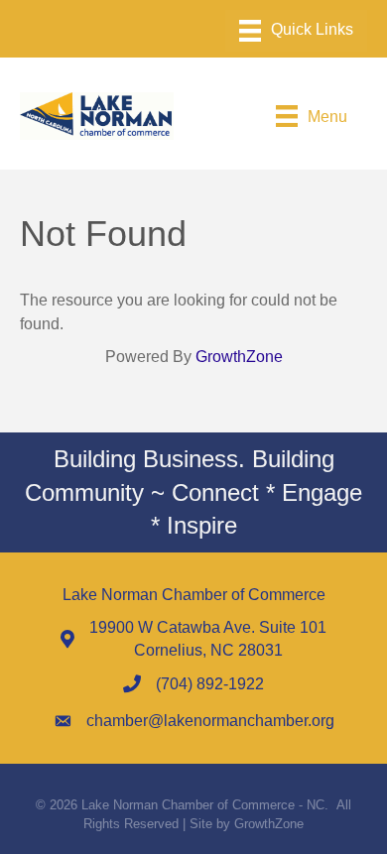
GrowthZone (239, 356)
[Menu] (296, 31)
